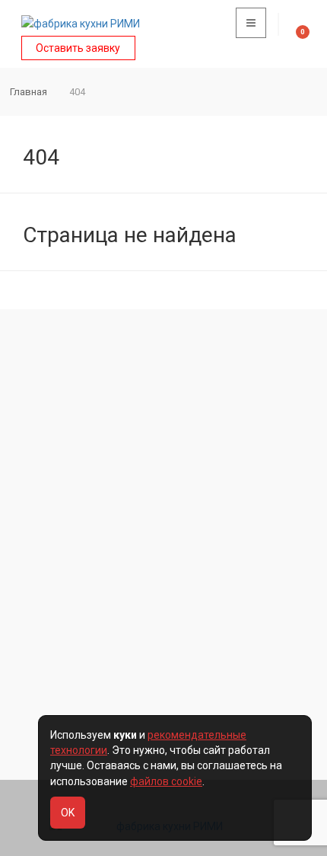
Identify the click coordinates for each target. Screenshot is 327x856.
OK (68, 812)
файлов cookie (166, 781)
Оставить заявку (78, 48)
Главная (28, 91)
